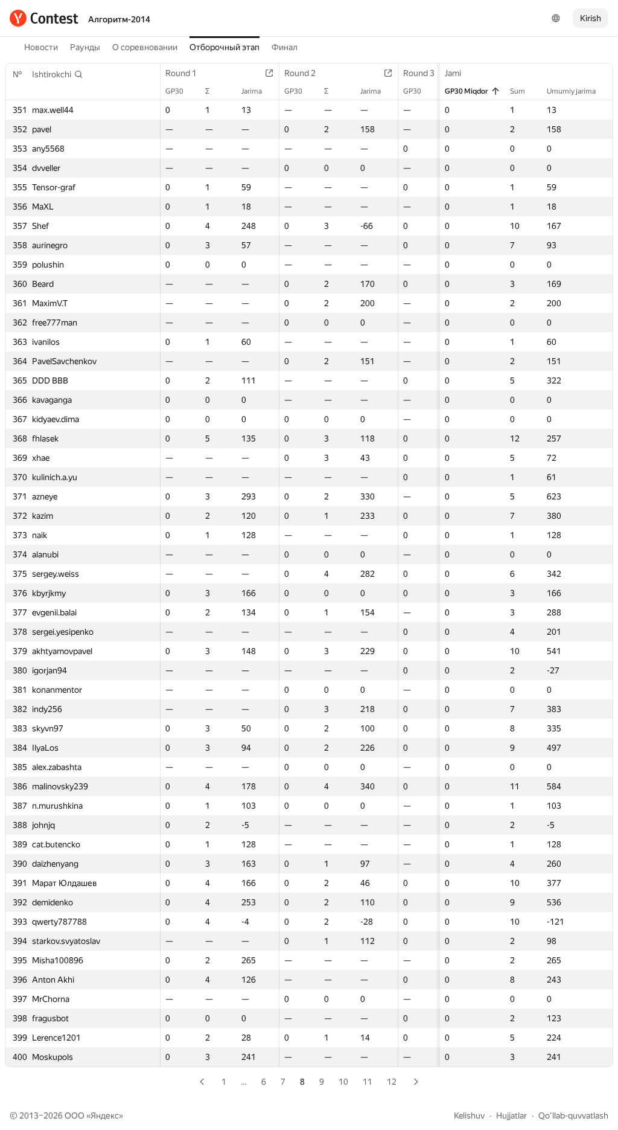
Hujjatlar (511, 1115)
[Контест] (44, 18)
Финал (285, 47)
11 (367, 1082)
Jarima (251, 91)
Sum (517, 91)
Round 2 (300, 73)
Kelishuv (469, 1115)
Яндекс (105, 1115)
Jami (453, 73)
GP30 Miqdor (466, 91)
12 (392, 1082)
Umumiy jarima (571, 91)
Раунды (85, 47)
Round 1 (181, 73)
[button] (57, 74)
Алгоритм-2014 (119, 19)
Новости (41, 47)
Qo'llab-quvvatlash (573, 1115)
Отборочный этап (225, 47)
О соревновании (144, 47)
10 (343, 1082)
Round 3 (419, 73)
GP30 (174, 91)
